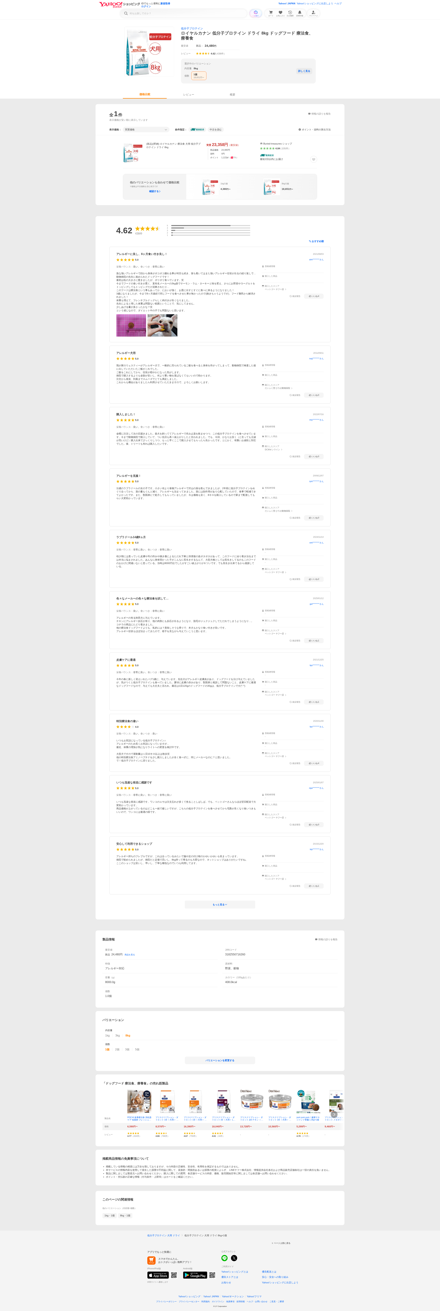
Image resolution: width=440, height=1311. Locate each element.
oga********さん (316, 788)
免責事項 (230, 1301)
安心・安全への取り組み (275, 1277)
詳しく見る (304, 71)
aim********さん (316, 259)
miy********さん (316, 420)
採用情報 (240, 1301)
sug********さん (316, 358)
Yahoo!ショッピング (189, 1296)
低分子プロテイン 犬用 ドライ (163, 1235)
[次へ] (334, 1114)
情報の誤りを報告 (328, 939)
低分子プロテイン (192, 28)
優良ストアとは (229, 1277)
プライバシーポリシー (166, 1301)
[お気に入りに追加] (313, 159)
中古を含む (216, 129)
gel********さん (317, 604)
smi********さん (316, 543)
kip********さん (317, 849)
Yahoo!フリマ (254, 1296)
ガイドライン (218, 1301)
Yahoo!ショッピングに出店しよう (315, 3)
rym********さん (316, 481)
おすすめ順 (318, 241)
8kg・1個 (125, 1215)
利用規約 (205, 1301)
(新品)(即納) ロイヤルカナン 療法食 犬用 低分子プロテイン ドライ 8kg (173, 145)
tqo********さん (317, 665)
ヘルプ (338, 3)
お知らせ (226, 1282)
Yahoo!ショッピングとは (234, 1271)
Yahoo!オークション (233, 1296)
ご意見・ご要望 (277, 1301)
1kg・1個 (109, 1215)
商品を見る (130, 954)
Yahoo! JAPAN (286, 3)
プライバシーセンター (189, 1301)
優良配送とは (269, 1271)
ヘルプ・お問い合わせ (257, 1301)
